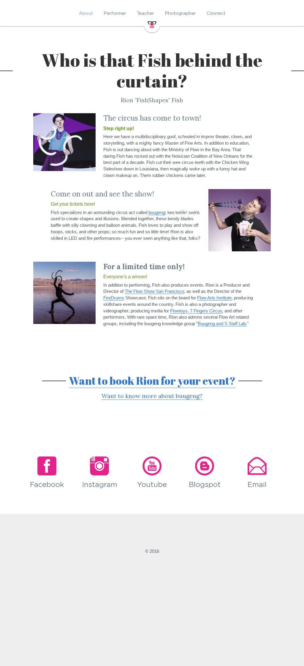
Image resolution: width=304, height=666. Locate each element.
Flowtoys (179, 310)
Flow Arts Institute (214, 297)
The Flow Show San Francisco (154, 291)
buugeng (156, 212)
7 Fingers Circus (205, 310)
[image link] (152, 24)
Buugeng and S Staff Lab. (222, 323)
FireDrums (113, 297)
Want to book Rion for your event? (152, 380)
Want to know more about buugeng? (152, 396)
